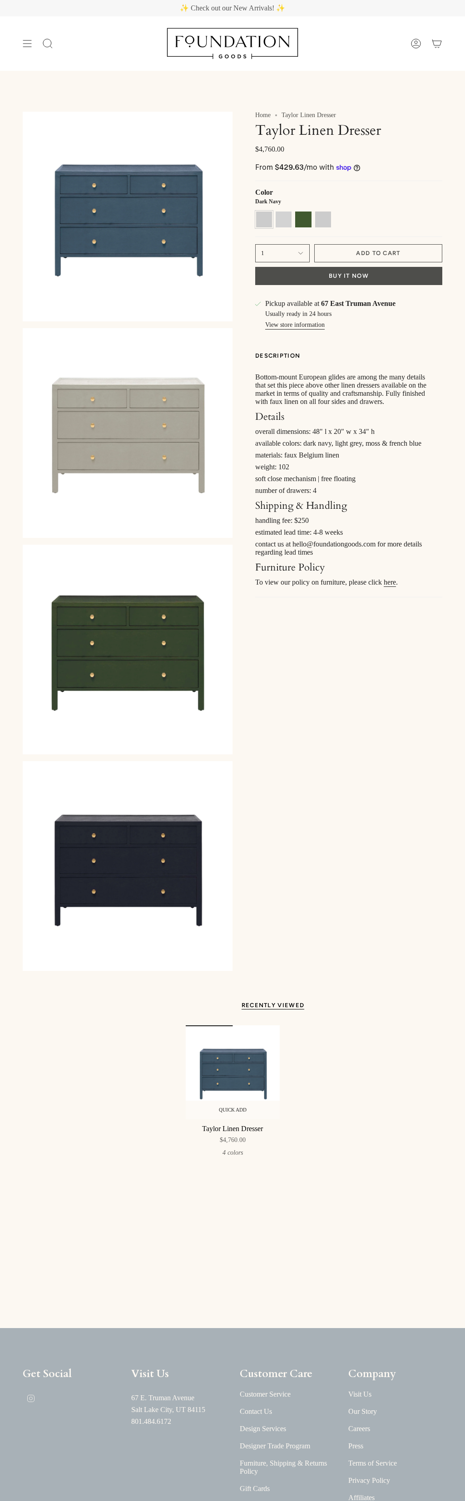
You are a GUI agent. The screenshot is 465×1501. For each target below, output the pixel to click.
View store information (295, 324)
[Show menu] (27, 43)
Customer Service (265, 1394)
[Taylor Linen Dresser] (233, 1072)
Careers (359, 1428)
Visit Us (359, 1394)
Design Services (263, 1428)
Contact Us (256, 1411)
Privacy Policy (369, 1480)
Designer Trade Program (275, 1446)
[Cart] (436, 43)
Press (355, 1446)
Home (263, 115)
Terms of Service (372, 1463)
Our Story (362, 1411)
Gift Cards (255, 1488)
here (390, 582)
